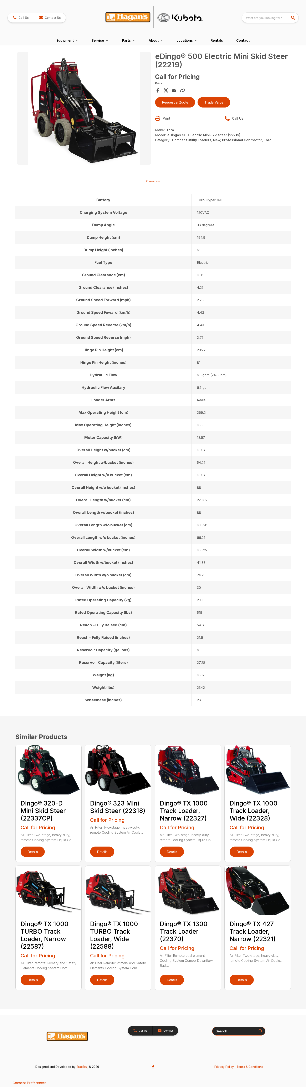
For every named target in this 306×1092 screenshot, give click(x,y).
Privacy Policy (224, 1066)
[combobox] (270, 18)
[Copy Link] (182, 90)
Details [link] (32, 852)
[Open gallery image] (84, 108)
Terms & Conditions (249, 1066)
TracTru (81, 1066)
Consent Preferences (29, 1083)
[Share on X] (165, 90)
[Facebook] (153, 1066)
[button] (21, 17)
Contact (243, 40)
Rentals (217, 40)
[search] (294, 18)
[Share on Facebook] (157, 90)
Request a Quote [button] (175, 102)
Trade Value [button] (213, 102)
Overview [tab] (153, 181)
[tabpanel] (84, 109)
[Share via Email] (174, 90)
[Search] (260, 1031)
